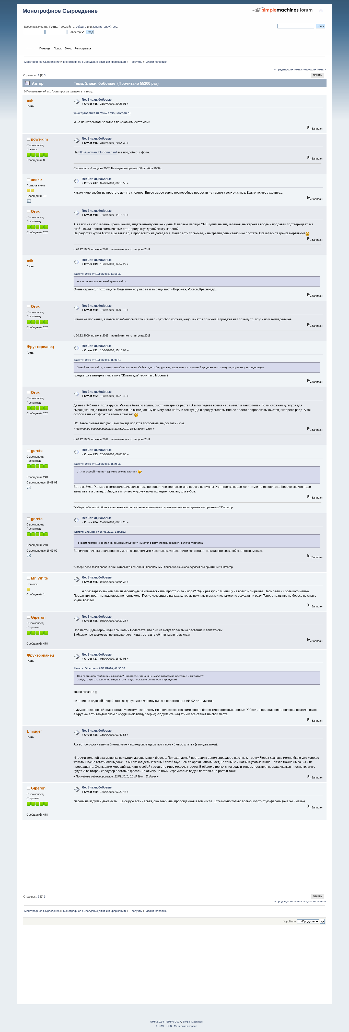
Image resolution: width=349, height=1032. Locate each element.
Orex (35, 211)
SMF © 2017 (173, 1021)
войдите (81, 26)
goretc (36, 450)
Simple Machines (193, 1021)
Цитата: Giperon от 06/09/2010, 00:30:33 (99, 668)
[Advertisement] (174, 856)
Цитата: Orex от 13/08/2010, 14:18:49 (97, 273)
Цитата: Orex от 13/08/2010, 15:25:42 (97, 463)
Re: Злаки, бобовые (97, 99)
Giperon (38, 617)
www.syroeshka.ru (86, 113)
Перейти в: (289, 921)
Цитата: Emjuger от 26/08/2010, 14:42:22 (100, 531)
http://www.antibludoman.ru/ (97, 152)
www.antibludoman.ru (115, 113)
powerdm (39, 139)
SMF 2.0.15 (157, 1021)
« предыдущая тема (287, 69)
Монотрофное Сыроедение (60, 11)
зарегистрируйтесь (104, 26)
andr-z (36, 179)
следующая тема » (313, 69)
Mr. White (39, 578)
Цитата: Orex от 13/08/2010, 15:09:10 (97, 360)
